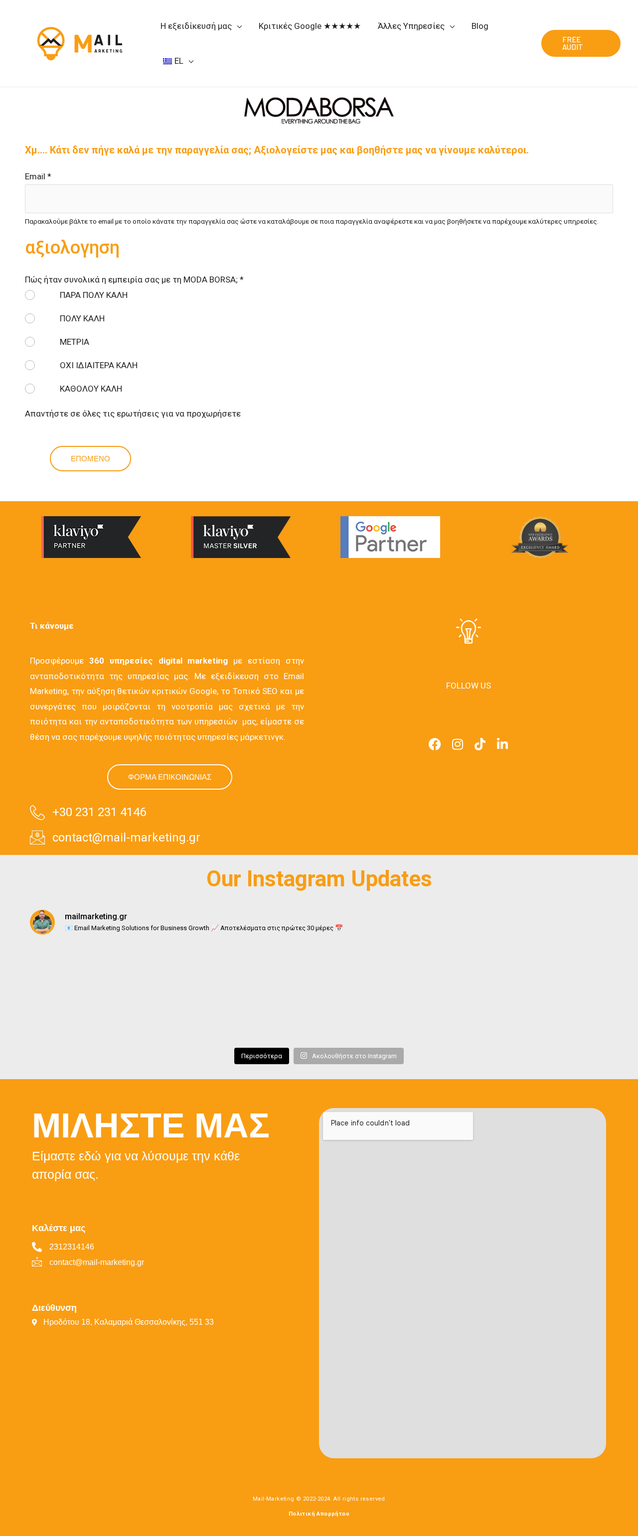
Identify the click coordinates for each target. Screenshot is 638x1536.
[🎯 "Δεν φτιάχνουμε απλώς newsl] (235, 1017)
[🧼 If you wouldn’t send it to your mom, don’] (569, 968)
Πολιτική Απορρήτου (319, 1514)
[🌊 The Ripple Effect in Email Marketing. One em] (152, 1017)
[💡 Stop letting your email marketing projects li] (69, 1017)
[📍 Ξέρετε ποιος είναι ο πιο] (69, 968)
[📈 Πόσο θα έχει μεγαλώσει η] (486, 1017)
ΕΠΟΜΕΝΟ (90, 458)
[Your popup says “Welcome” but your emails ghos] (486, 968)
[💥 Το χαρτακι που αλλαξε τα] (319, 968)
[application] (237, 26)
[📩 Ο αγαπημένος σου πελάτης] (402, 1017)
